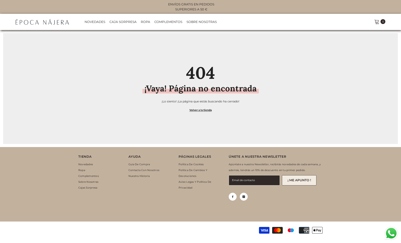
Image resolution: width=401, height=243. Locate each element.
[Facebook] (233, 197)
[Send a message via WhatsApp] (391, 233)
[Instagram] (244, 197)
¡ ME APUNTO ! (299, 180)
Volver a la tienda (200, 110)
